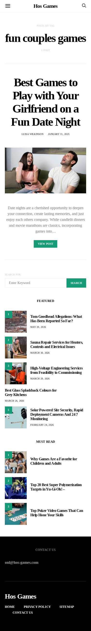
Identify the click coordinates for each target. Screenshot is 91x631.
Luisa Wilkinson (32, 134)
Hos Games (45, 6)
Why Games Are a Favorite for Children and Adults (53, 461)
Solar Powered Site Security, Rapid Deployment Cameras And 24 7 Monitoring (56, 414)
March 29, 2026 (40, 378)
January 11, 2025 (58, 134)
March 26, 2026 (14, 400)
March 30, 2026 (40, 352)
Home (10, 607)
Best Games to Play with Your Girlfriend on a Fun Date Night (45, 102)
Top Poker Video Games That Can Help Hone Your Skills (56, 513)
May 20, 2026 (38, 327)
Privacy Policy (37, 607)
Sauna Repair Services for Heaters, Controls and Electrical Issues (56, 344)
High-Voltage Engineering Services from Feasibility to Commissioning (56, 370)
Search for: (13, 274)
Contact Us (23, 612)
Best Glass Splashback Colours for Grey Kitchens (31, 392)
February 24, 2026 (42, 425)
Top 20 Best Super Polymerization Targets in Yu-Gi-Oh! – (56, 487)
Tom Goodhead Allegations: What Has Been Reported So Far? (56, 318)
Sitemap (66, 607)
